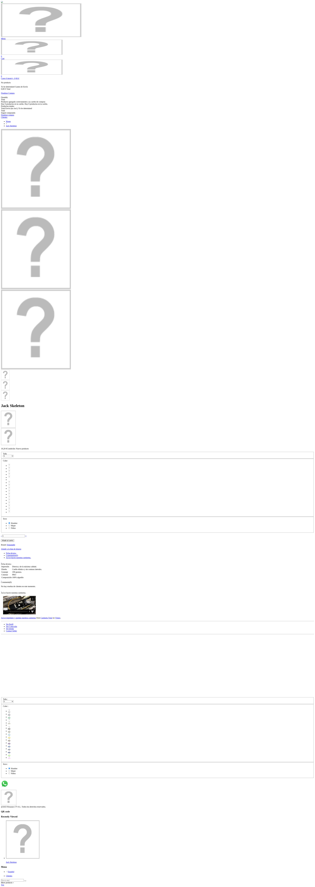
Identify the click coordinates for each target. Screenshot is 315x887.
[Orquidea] (9, 512)
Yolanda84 (11, 545)
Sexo (5, 519)
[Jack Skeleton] (36, 208)
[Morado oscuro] (9, 497)
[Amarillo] (9, 491)
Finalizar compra (7, 115)
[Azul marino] (9, 506)
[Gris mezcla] (9, 466)
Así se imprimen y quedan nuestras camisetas (18, 618)
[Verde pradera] (9, 471)
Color (5, 461)
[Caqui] (9, 477)
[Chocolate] (9, 494)
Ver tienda (10, 629)
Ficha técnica (11, 553)
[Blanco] (9, 474)
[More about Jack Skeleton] (22, 858)
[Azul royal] (9, 500)
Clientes (9, 876)
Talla (5, 454)
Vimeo (57, 618)
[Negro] (9, 483)
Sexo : (5, 764)
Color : (6, 706)
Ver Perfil (9, 624)
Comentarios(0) (12, 555)
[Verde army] (9, 486)
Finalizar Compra (8, 93)
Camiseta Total (46, 618)
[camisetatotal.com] (32, 54)
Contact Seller (11, 631)
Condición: (11, 449)
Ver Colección (11, 626)
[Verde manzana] (9, 509)
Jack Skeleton (11, 862)
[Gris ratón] (9, 469)
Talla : (5, 699)
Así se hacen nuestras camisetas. (18, 558)
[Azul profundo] (9, 503)
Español (11, 872)
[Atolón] (9, 488)
